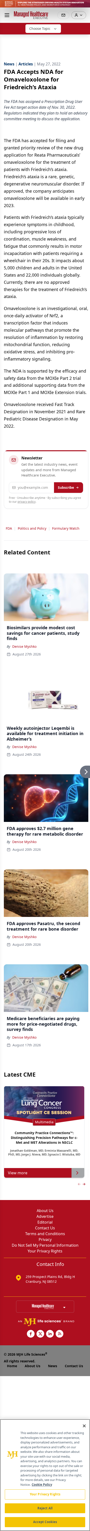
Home (12, 1366)
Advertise (45, 1216)
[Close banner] (83, 6)
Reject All (45, 1508)
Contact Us (45, 1228)
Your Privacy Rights (45, 1251)
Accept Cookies (45, 1522)
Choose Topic (39, 28)
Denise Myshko (24, 646)
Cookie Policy (42, 1484)
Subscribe (66, 487)
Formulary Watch (65, 528)
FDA (9, 528)
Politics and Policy (32, 528)
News (52, 1366)
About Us (45, 1210)
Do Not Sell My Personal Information (45, 1245)
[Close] (84, 1426)
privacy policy (27, 502)
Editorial (45, 1222)
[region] (45, 1475)
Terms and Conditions (45, 1233)
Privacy (45, 1239)
